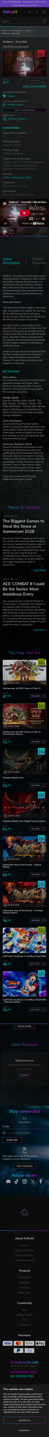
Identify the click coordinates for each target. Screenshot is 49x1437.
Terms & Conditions (22, 1133)
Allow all (24, 1420)
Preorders (24, 1287)
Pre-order (36, 696)
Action (27, 30)
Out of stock (35, 81)
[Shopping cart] (36, 12)
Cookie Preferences (24, 1260)
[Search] (44, 21)
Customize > (24, 1430)
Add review (24, 1075)
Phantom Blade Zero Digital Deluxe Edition (24, 821)
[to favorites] (44, 81)
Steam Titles (24, 1292)
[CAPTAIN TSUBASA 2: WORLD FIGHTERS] (24, 940)
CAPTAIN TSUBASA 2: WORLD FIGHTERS (24, 956)
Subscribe (12, 1140)
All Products (24, 1277)
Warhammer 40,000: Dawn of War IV (22, 688)
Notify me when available (34, 86)
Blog (24, 1310)
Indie (28, 177)
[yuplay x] (32, 1181)
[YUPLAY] (10, 12)
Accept (19, 1133)
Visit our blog (24, 1166)
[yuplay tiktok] (16, 1181)
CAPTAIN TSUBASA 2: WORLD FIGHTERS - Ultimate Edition (24, 1001)
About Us (24, 1245)
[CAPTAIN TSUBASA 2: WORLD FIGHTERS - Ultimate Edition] (24, 983)
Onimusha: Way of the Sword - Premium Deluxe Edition (23, 911)
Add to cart (35, 964)
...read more (39, 570)
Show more (24, 1026)
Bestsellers (24, 1282)
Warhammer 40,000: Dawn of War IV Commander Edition (22, 733)
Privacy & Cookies (24, 1255)
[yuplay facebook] (41, 1181)
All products (16, 30)
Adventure (18, 177)
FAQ (24, 1320)
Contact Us (24, 1324)
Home (4, 30)
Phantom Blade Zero (13, 777)
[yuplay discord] (8, 1181)
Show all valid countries (24, 110)
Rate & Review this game (16, 46)
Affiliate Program (24, 1315)
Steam (11, 96)
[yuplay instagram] (24, 1181)
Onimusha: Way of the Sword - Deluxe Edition (22, 865)
